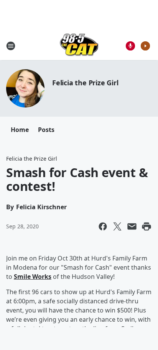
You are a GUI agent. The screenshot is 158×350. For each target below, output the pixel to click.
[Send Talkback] (130, 45)
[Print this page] (146, 226)
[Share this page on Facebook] (102, 226)
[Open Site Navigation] (10, 45)
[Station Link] (79, 45)
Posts (46, 129)
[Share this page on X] (117, 226)
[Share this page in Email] (132, 226)
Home (20, 129)
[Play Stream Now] (145, 45)
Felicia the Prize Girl (85, 82)
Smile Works (32, 276)
